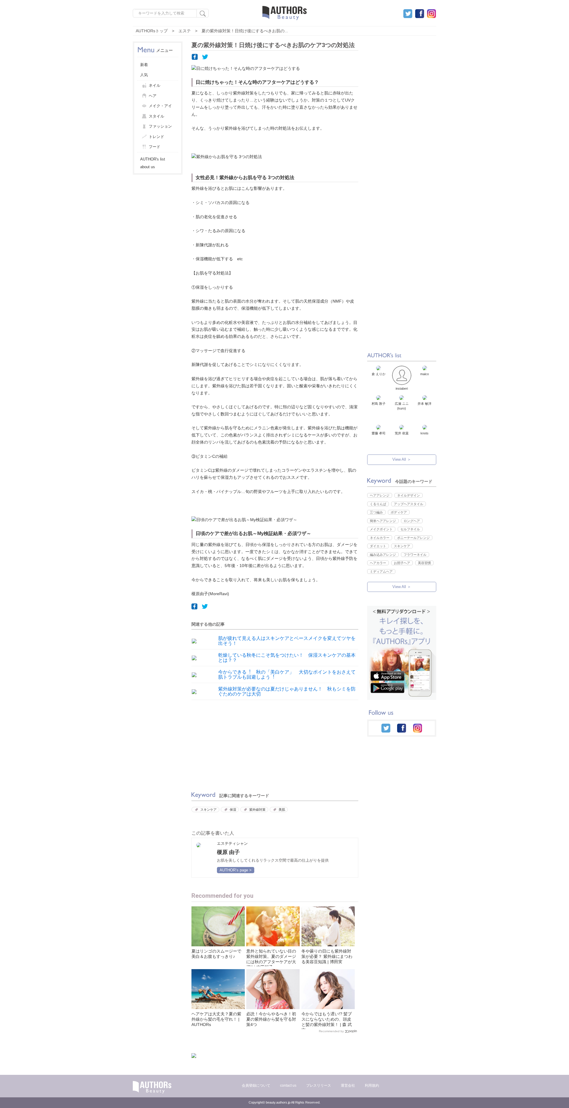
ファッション (160, 126)
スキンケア (208, 809)
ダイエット (378, 546)
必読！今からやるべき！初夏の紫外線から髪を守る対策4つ (271, 1019)
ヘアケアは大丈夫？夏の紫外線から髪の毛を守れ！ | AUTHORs (216, 1019)
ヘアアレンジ (379, 495)
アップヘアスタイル (408, 504)
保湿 (233, 809)
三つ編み (376, 512)
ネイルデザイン (408, 495)
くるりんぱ (378, 504)
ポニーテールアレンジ (413, 537)
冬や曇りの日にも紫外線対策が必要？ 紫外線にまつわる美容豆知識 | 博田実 (326, 956)
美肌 (282, 809)
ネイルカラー (379, 537)
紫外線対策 (257, 809)
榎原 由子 (228, 852)
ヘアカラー (378, 563)
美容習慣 (424, 563)
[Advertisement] (231, 744)
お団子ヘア (402, 563)
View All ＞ (401, 459)
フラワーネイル (415, 554)
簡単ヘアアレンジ (383, 521)
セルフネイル (410, 529)
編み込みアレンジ (383, 554)
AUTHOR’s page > (236, 870)
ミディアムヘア (381, 571)
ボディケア (399, 512)
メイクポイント (381, 529)
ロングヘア (412, 521)
